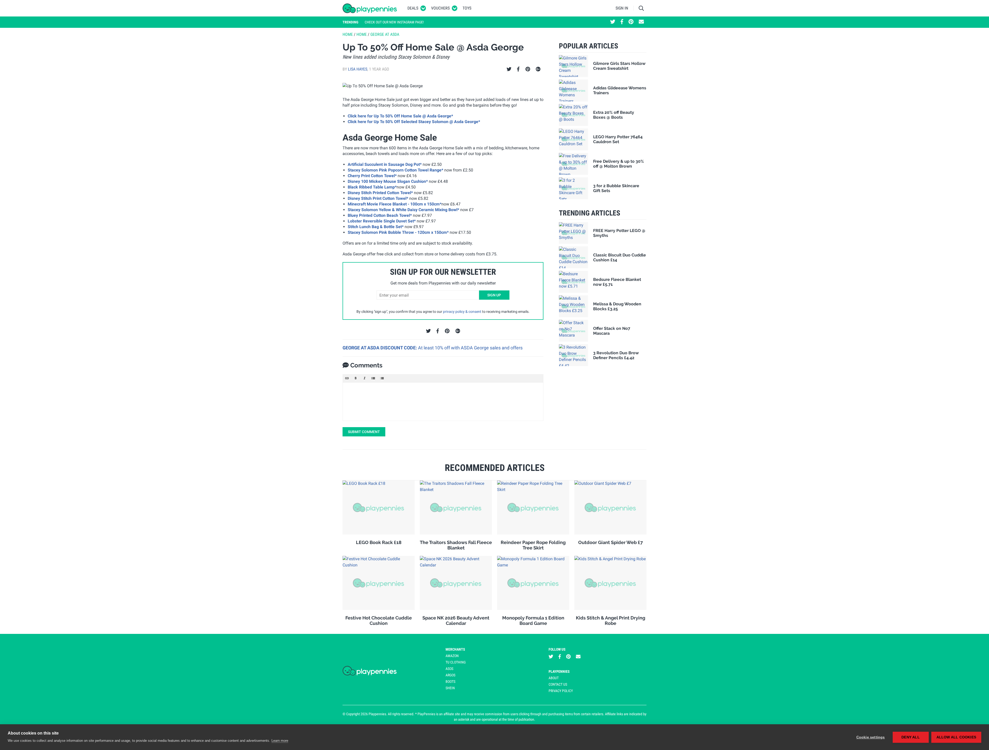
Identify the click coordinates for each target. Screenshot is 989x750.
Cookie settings (870, 737)
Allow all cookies (956, 737)
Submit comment (364, 432)
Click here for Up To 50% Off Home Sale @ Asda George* (400, 116)
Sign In (622, 8)
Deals (412, 8)
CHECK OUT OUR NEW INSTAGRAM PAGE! (394, 22)
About (554, 678)
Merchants (455, 649)
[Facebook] (518, 69)
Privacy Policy (561, 691)
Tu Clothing (456, 662)
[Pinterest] (528, 69)
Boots (450, 681)
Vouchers (440, 8)
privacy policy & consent (462, 311)
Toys (467, 8)
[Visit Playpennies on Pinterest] (631, 22)
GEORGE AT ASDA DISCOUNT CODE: (380, 347)
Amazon (452, 656)
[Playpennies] (370, 8)
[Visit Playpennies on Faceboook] (622, 22)
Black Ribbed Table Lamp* (372, 187)
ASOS (449, 669)
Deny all (910, 737)
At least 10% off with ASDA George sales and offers (470, 347)
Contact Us (558, 684)
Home (348, 34)
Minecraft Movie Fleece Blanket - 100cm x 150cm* (394, 204)
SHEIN (450, 688)
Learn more (279, 741)
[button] (347, 378)
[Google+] (538, 69)
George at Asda (384, 34)
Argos (450, 675)
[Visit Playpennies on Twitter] (613, 22)
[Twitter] (509, 69)
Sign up (494, 295)
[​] (443, 401)
